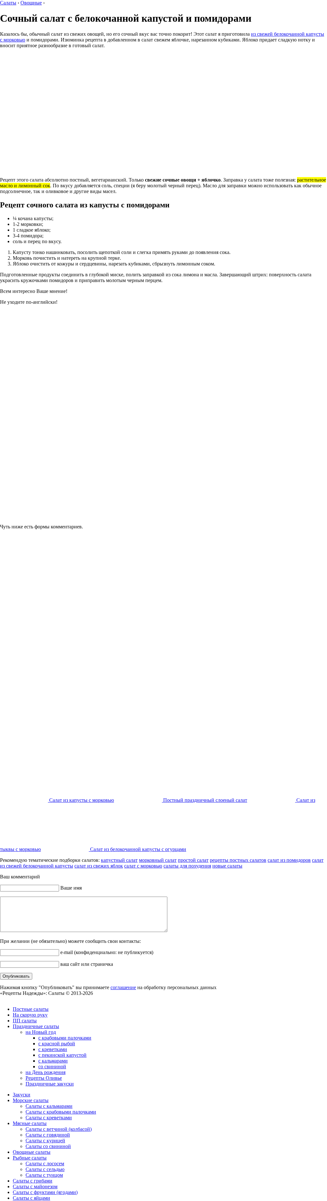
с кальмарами (53, 1060)
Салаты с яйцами (31, 1198)
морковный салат (158, 860)
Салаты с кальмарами (49, 1106)
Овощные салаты (31, 1152)
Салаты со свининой (48, 1146)
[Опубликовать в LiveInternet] (181, 879)
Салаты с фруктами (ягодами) (45, 1192)
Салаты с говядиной (48, 1135)
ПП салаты (25, 1020)
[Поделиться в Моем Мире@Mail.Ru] (156, 879)
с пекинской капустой (62, 1055)
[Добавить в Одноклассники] (144, 879)
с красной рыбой (56, 1043)
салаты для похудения (187, 866)
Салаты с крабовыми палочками (61, 1112)
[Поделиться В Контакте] (132, 879)
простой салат (193, 860)
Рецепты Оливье (44, 1078)
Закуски (21, 1094)
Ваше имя (70, 905)
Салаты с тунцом (44, 1175)
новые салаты (227, 866)
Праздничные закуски (50, 1083)
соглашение (123, 1004)
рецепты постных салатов (238, 860)
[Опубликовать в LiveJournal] (193, 879)
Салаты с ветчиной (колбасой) (59, 1129)
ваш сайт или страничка (86, 981)
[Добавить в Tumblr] (169, 879)
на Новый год (41, 1032)
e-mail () (106, 969)
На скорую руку (30, 1015)
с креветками (52, 1049)
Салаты (8, 2)
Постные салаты (31, 1009)
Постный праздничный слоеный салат (204, 800)
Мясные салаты (30, 1123)
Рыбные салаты (30, 1157)
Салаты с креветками (49, 1117)
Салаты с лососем (45, 1163)
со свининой (52, 1066)
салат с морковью (143, 866)
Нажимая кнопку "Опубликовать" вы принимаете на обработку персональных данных (108, 1004)
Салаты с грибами (32, 1180)
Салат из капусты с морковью (81, 800)
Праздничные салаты (36, 1026)
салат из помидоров (289, 860)
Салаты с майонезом (35, 1186)
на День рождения (45, 1072)
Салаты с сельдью (45, 1169)
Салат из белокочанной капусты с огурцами (137, 849)
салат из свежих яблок (98, 866)
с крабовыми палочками (64, 1038)
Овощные (31, 2)
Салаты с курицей (45, 1140)
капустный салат (119, 860)
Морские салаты (31, 1100)
